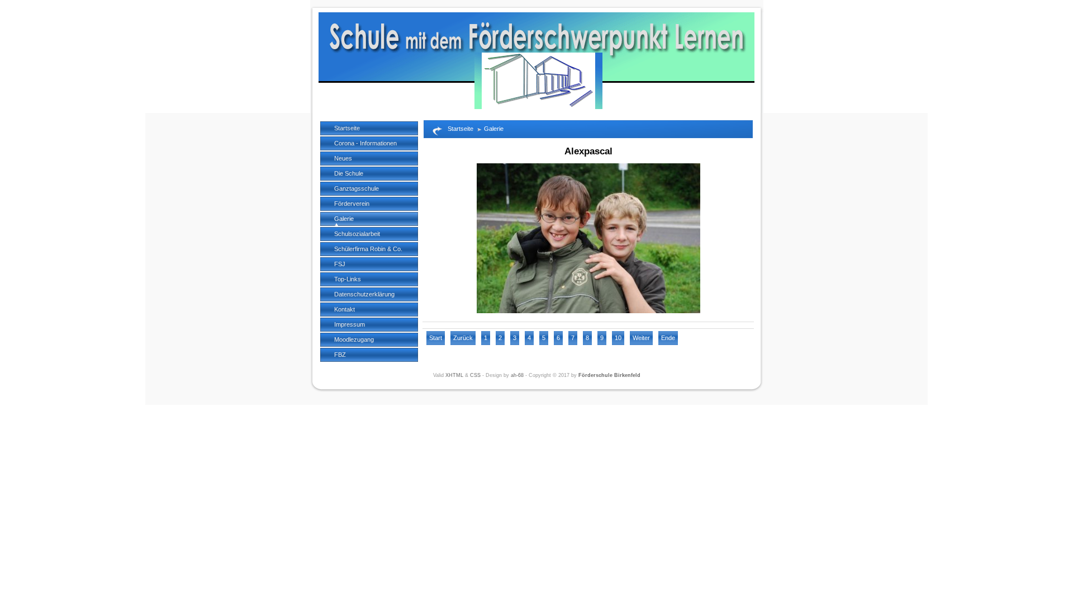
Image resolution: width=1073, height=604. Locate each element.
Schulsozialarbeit (357, 233)
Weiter (641, 337)
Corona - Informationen (365, 143)
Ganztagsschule (356, 188)
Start (435, 337)
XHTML (454, 375)
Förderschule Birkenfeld (609, 375)
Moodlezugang (354, 339)
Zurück (463, 337)
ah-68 (517, 375)
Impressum (349, 324)
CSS (475, 375)
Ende (668, 337)
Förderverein (351, 203)
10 (618, 337)
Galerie (344, 218)
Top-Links (347, 279)
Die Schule (348, 173)
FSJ (339, 264)
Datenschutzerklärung (364, 294)
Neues (343, 158)
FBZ (340, 354)
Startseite (347, 128)
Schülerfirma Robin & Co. (368, 249)
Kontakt (344, 309)
